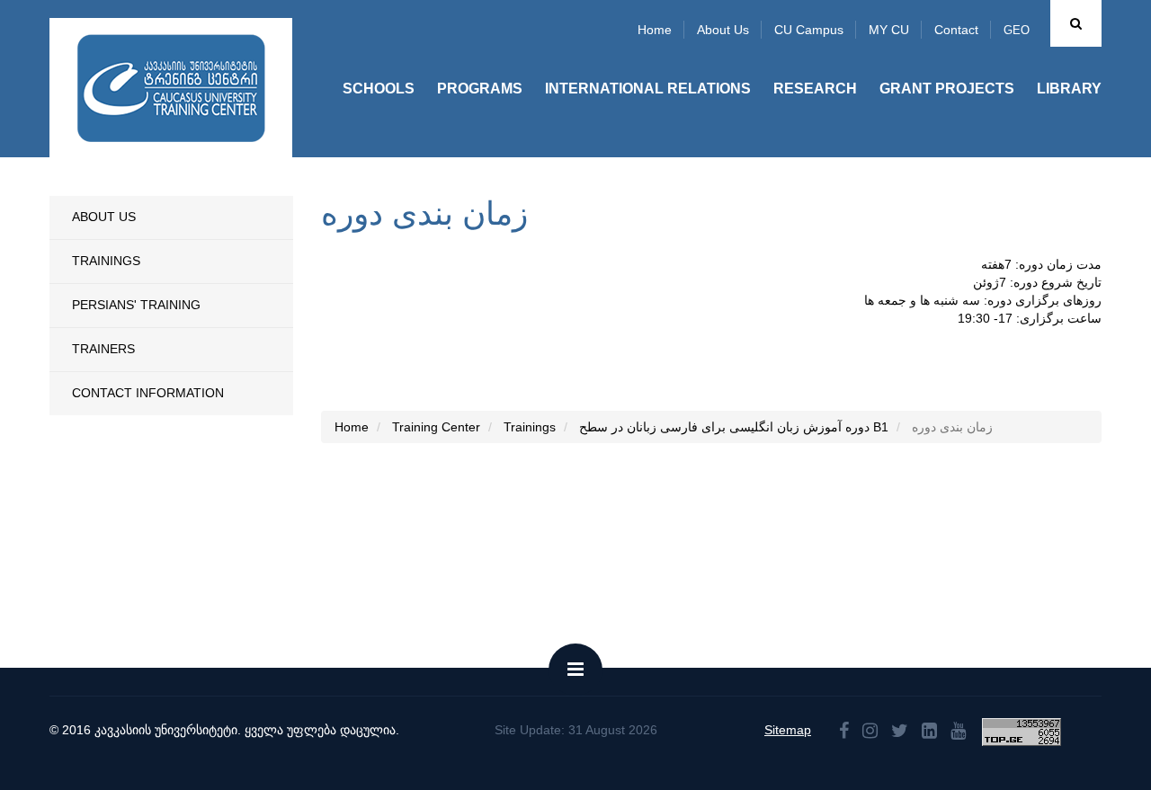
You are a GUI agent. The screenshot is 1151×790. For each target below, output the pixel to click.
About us (723, 29)
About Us (104, 216)
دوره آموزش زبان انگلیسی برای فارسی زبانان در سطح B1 (733, 427)
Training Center (436, 427)
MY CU (889, 29)
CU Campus (808, 29)
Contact (956, 29)
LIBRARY (1069, 88)
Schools (379, 88)
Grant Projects (946, 88)
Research (815, 88)
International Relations (648, 88)
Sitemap (787, 730)
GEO (1017, 30)
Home (655, 29)
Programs (479, 88)
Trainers (103, 349)
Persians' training (136, 304)
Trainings (106, 260)
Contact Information (148, 393)
